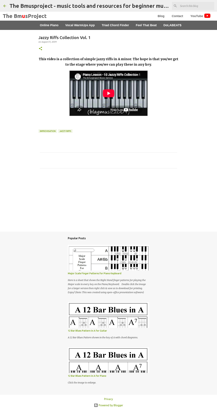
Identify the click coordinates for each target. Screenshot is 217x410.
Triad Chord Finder (115, 25)
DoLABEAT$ (172, 25)
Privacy (108, 399)
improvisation (48, 131)
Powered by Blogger (110, 405)
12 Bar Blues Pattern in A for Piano (87, 375)
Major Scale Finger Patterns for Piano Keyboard (94, 273)
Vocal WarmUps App (80, 25)
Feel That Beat (146, 25)
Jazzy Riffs (65, 131)
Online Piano (49, 25)
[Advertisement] (108, 202)
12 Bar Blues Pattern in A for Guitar (87, 330)
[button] (40, 48)
